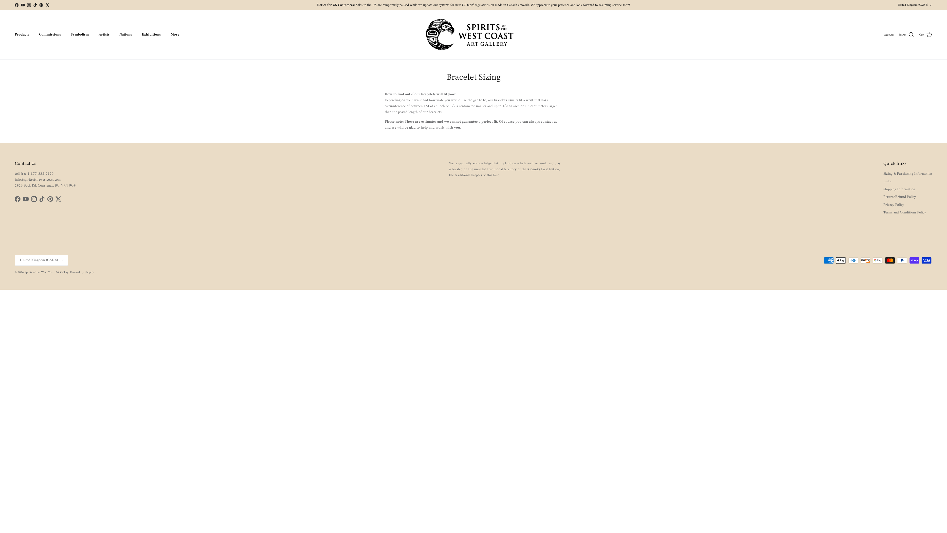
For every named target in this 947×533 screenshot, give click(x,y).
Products (22, 34)
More (175, 34)
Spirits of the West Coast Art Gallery (47, 272)
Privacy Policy (893, 205)
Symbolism (80, 34)
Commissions (50, 34)
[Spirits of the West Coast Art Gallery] (473, 35)
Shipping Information (899, 189)
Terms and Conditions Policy (904, 212)
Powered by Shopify (82, 272)
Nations (125, 34)
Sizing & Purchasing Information (907, 174)
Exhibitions (151, 34)
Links (887, 181)
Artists (104, 34)
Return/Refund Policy (899, 197)
